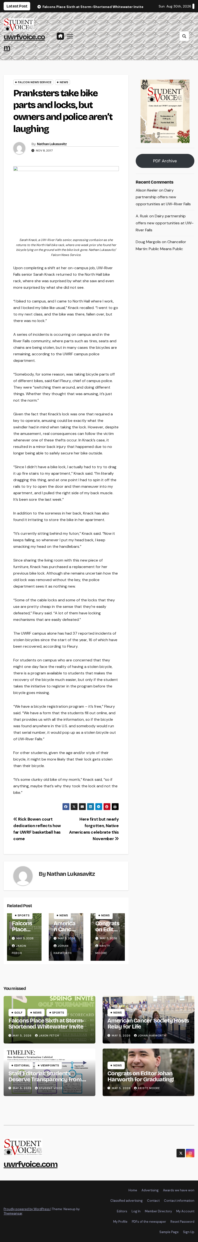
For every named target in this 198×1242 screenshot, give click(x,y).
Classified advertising (126, 1201)
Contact (153, 1201)
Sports (23, 915)
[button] (184, 36)
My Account (185, 1211)
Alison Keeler (147, 190)
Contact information (179, 1201)
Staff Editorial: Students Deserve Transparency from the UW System (45, 1079)
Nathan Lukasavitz (52, 144)
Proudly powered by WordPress (27, 1209)
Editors (122, 1211)
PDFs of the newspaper (149, 1222)
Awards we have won (178, 1190)
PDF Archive (165, 161)
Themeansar (13, 1213)
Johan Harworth (152, 1035)
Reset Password (182, 1222)
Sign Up (188, 1232)
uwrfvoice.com (30, 1164)
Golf (18, 1013)
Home (132, 1190)
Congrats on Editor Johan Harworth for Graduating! (140, 1076)
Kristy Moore (149, 1088)
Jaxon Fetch (49, 1035)
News (64, 82)
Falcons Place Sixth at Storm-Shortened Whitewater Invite (46, 1023)
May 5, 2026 (23, 1035)
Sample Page (169, 1232)
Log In (136, 1211)
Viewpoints (50, 1065)
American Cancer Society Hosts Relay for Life (148, 1023)
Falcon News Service (34, 82)
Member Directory (158, 1211)
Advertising (150, 1190)
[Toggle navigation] (70, 36)
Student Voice (51, 1088)
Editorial (22, 1065)
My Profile (120, 1222)
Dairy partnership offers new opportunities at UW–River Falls (163, 197)
